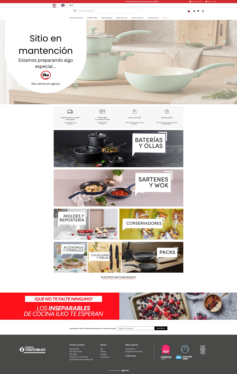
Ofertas (165, 18)
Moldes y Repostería (107, 18)
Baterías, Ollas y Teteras (76, 18)
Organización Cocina (121, 18)
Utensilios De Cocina (153, 18)
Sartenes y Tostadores (137, 18)
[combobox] (107, 11)
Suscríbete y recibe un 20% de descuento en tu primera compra (93, 328)
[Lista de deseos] (198, 11)
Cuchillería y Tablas (92, 18)
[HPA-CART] (194, 11)
